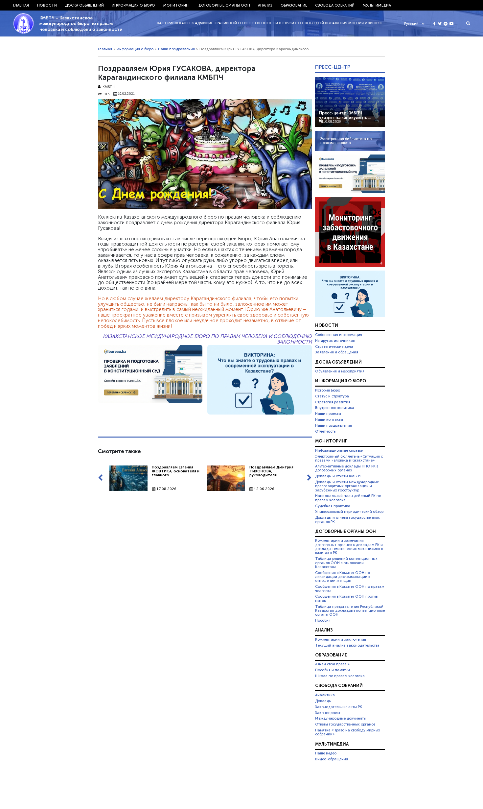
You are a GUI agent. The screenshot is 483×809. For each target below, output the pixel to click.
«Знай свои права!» (332, 664)
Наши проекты (328, 413)
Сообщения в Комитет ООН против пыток (346, 598)
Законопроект (327, 712)
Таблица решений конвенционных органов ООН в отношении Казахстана (346, 562)
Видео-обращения (331, 759)
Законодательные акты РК (338, 706)
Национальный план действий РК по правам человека (348, 497)
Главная (21, 5)
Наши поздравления (176, 49)
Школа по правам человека (340, 676)
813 (107, 94)
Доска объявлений (84, 5)
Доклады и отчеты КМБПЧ (338, 476)
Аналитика (325, 695)
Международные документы (340, 718)
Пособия (323, 620)
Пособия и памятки (332, 670)
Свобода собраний (335, 5)
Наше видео (325, 753)
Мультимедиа (377, 5)
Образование (294, 5)
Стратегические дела (334, 346)
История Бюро (327, 390)
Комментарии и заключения (340, 639)
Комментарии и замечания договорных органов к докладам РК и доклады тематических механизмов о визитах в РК (349, 546)
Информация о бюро (133, 5)
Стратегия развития (332, 402)
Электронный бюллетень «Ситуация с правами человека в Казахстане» (349, 458)
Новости (47, 5)
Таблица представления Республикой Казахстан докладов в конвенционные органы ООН (350, 610)
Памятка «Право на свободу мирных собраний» (347, 732)
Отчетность (325, 431)
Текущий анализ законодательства (347, 645)
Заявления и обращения (336, 352)
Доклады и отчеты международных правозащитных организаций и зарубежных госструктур (347, 486)
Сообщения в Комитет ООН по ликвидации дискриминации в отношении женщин (342, 576)
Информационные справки (339, 450)
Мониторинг (176, 5)
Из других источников (335, 340)
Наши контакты (329, 419)
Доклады (323, 701)
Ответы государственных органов (345, 724)
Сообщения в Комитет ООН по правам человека (349, 588)
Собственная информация (338, 334)
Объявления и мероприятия (339, 371)
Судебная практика (332, 506)
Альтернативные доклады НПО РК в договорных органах (346, 468)
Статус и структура (332, 396)
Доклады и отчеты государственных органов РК (347, 519)
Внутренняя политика (334, 407)
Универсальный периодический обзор (349, 511)
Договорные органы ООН (224, 5)
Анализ (265, 5)
